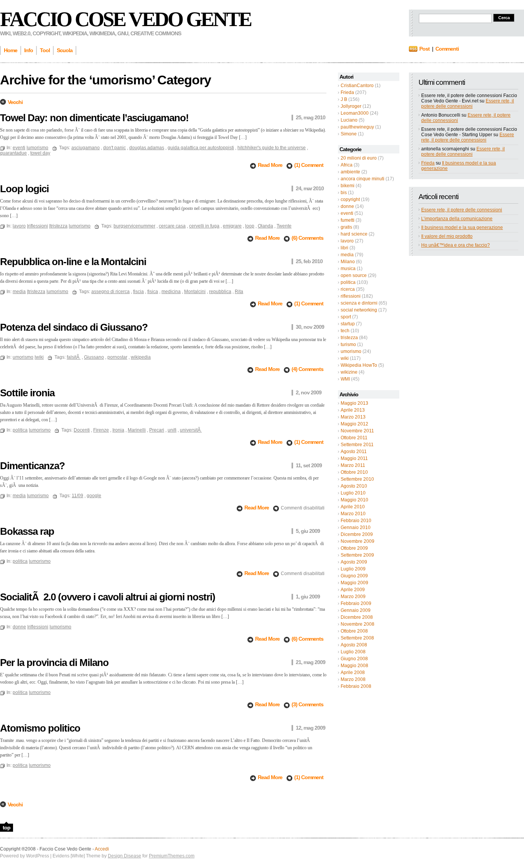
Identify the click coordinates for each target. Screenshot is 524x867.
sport (346, 317)
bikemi (347, 185)
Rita (239, 291)
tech (345, 330)
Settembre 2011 (357, 444)
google (94, 495)
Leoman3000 (355, 113)
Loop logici (24, 188)
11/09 (77, 495)
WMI (345, 379)
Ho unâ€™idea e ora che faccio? (455, 245)
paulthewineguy (357, 127)
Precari (156, 430)
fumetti (347, 220)
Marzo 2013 (353, 417)
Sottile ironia (27, 393)
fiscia (138, 291)
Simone (349, 134)
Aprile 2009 (353, 589)
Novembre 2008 (357, 624)
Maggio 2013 (354, 403)
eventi (347, 213)
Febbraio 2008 (356, 686)
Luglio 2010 (353, 493)
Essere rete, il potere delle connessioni (467, 103)
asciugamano (85, 147)
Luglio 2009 (353, 569)
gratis (346, 227)
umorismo (351, 351)
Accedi (102, 849)
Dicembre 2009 (357, 534)
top (6, 827)
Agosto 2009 (354, 562)
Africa (347, 165)
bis (344, 192)
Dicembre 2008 (357, 617)
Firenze (101, 430)
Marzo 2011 (353, 465)
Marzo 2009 (353, 596)
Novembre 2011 (357, 431)
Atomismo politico (40, 728)
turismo (348, 344)
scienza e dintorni (359, 303)
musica (348, 268)
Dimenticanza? (32, 465)
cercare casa (172, 226)
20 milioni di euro (359, 158)
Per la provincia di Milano (54, 662)
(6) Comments (307, 238)
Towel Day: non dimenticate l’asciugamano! (94, 118)
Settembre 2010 (357, 479)
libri (344, 248)
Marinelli (137, 430)
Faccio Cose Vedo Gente (125, 19)
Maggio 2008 (354, 665)
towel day (40, 153)
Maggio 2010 (354, 500)
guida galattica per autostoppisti (201, 147)
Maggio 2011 (354, 458)
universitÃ (191, 430)
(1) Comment (308, 165)
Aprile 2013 (353, 410)
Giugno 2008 (354, 658)
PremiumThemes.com (171, 856)
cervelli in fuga (204, 226)
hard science (354, 234)
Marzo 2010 (353, 513)
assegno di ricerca (110, 291)
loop (249, 226)
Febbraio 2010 (356, 520)
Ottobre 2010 (354, 472)
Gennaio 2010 (356, 527)
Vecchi (15, 102)
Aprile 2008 (353, 672)
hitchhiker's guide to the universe (271, 147)
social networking (359, 310)
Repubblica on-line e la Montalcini (73, 261)
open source (354, 275)
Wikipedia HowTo (359, 365)
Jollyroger (351, 106)
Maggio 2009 (354, 582)
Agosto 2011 (354, 451)
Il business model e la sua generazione (462, 227)
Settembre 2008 (357, 638)
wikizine (349, 372)
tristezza (349, 337)
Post (424, 49)
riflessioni (351, 296)
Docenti (82, 430)
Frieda (347, 92)
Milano (348, 261)
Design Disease (124, 856)
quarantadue (13, 153)
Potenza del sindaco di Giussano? (74, 327)
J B (344, 99)
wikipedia (141, 357)
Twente (284, 226)
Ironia (118, 430)
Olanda (265, 226)
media (347, 254)
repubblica (220, 291)
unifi (172, 430)
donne (347, 206)
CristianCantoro (357, 85)
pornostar (117, 357)
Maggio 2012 (354, 424)
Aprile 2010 (353, 506)
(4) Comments (307, 369)
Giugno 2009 (354, 576)
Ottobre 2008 (354, 631)
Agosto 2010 (354, 486)
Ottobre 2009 (354, 548)
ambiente (350, 172)
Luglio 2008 (353, 651)
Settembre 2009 (357, 555)
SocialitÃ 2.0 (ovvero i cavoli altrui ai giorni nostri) (107, 597)
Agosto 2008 (354, 645)
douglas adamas (146, 147)
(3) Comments (307, 704)
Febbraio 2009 (356, 603)
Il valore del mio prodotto (447, 236)
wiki (345, 358)
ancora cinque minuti (362, 178)
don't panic (114, 147)
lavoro (347, 241)
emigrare (232, 226)
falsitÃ (74, 357)
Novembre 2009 (357, 541)
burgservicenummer (134, 226)
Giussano (94, 357)
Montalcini (195, 291)
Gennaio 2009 (356, 610)
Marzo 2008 (353, 679)
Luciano (349, 120)
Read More (270, 165)
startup (348, 323)
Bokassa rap (27, 531)
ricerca (348, 289)
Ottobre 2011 (354, 437)
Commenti (447, 49)
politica (348, 282)
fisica (152, 291)
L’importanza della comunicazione (457, 218)
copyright (350, 199)
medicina (171, 291)
